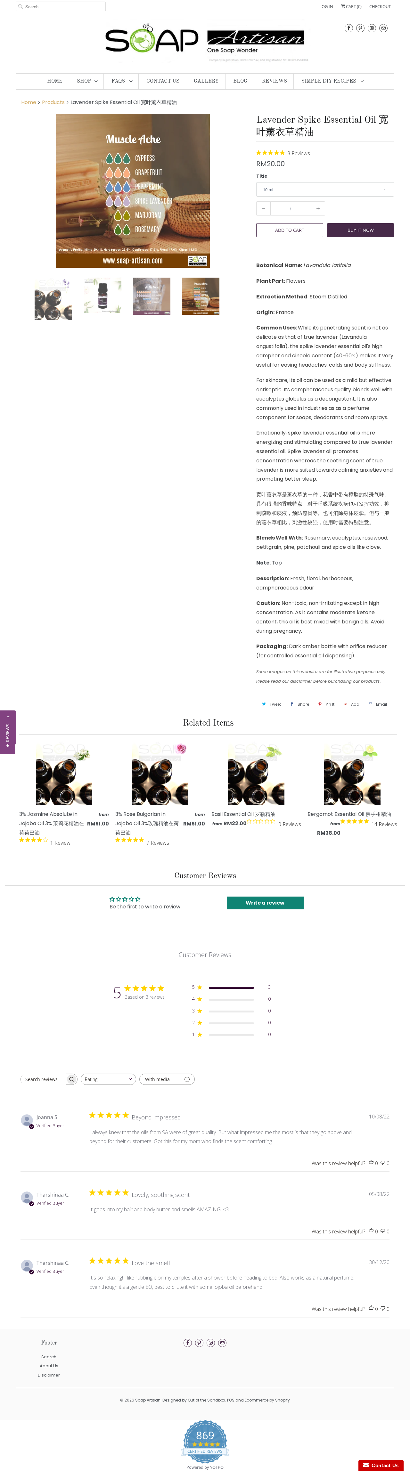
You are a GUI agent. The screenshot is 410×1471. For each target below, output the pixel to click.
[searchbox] (43, 1079)
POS (230, 1400)
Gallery (206, 81)
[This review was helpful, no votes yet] (371, 1163)
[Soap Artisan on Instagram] (372, 28)
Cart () (353, 6)
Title (261, 176)
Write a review (265, 902)
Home (54, 81)
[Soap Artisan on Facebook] (349, 28)
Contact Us (162, 81)
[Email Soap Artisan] (383, 28)
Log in (326, 6)
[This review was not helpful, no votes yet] (383, 1163)
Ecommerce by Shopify (267, 1400)
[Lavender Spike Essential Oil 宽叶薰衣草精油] (133, 191)
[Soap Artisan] (205, 42)
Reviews (274, 81)
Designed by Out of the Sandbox (193, 1400)
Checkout (380, 6)
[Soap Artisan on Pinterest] (360, 28)
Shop (84, 81)
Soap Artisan (147, 1400)
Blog (240, 81)
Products (53, 102)
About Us (49, 1366)
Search (48, 1357)
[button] (7, 735)
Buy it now (361, 230)
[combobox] (108, 1079)
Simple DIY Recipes (329, 81)
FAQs (118, 81)
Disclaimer (49, 1375)
